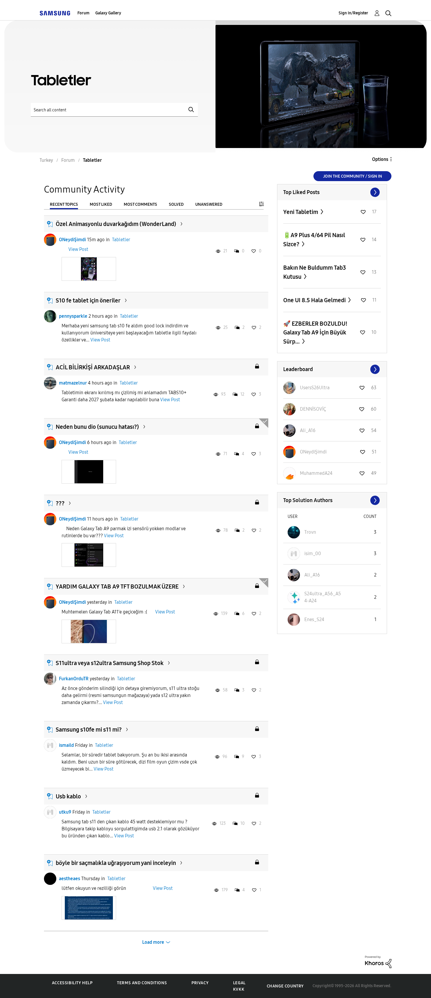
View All (332, 192)
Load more (153, 942)
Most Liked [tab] (101, 204)
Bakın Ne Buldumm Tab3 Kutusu (314, 272)
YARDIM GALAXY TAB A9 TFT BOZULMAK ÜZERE (117, 586)
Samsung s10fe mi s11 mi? (89, 729)
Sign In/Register (353, 13)
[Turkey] (55, 13)
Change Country (285, 986)
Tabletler (121, 239)
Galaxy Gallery (108, 13)
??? (60, 503)
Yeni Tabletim (301, 211)
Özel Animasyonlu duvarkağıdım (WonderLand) (116, 223)
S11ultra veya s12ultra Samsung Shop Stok (110, 663)
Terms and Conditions (142, 982)
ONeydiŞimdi (72, 239)
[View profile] (50, 240)
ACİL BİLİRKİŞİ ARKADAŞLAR (93, 367)
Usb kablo (68, 796)
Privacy (199, 982)
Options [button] (380, 159)
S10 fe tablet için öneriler (88, 300)
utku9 (65, 812)
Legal (239, 982)
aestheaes (69, 878)
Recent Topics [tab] (64, 204)
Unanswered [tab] (208, 204)
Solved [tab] (176, 204)
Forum (83, 13)
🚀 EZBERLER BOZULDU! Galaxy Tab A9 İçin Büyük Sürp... (315, 332)
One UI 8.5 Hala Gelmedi (315, 300)
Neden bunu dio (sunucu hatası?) (97, 426)
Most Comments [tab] (140, 204)
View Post (78, 249)
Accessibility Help (72, 982)
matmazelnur (73, 383)
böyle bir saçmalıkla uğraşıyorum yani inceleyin (116, 862)
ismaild (66, 745)
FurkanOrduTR (74, 678)
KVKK (238, 989)
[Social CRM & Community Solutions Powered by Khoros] (378, 961)
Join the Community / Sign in (352, 176)
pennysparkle (73, 316)
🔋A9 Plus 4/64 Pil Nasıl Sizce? (314, 240)
